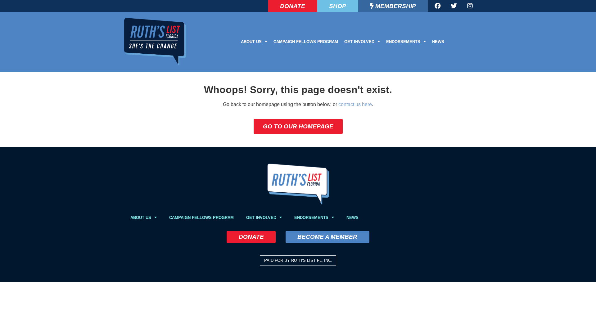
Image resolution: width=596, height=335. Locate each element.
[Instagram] (470, 6)
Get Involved (359, 41)
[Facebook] (438, 6)
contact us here (355, 104)
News (438, 41)
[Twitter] (454, 6)
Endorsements (403, 41)
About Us (251, 41)
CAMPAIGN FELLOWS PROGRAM (305, 41)
